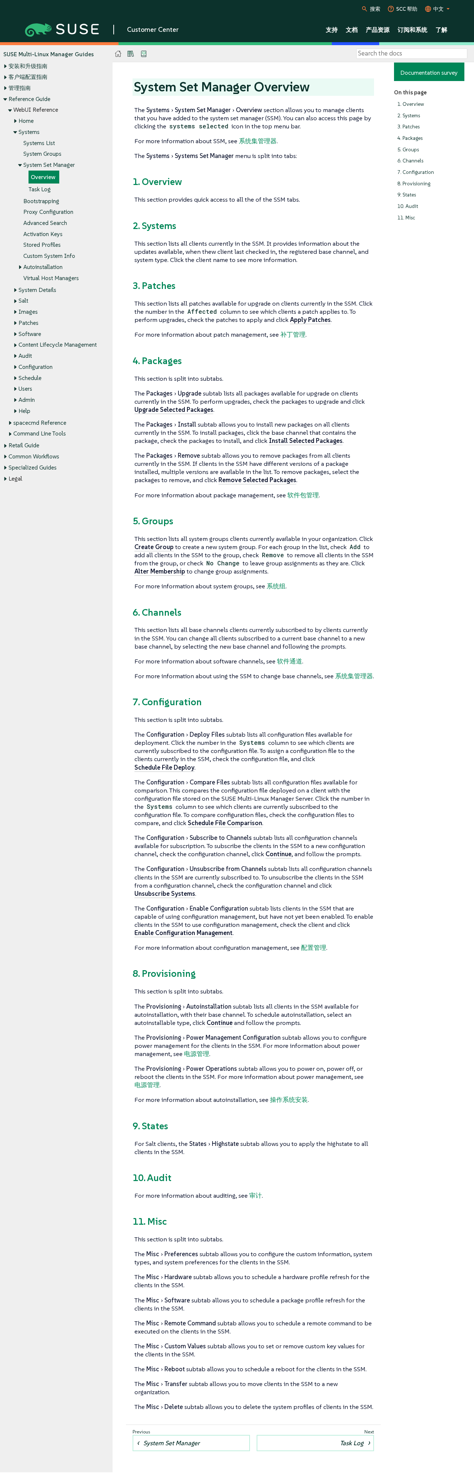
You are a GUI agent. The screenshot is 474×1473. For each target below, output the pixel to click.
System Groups (42, 153)
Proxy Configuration (48, 211)
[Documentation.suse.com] (118, 54)
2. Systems (408, 115)
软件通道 (289, 661)
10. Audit (407, 206)
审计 (255, 1195)
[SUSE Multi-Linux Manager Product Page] (131, 53)
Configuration (36, 366)
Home (26, 120)
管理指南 (20, 87)
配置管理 (313, 948)
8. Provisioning (413, 184)
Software (30, 333)
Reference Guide (29, 98)
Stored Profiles (42, 244)
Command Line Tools (39, 433)
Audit (25, 355)
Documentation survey (429, 72)
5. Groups (408, 150)
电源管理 (196, 1054)
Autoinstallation (43, 266)
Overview (43, 177)
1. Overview (410, 104)
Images (28, 311)
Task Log (40, 189)
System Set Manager (49, 164)
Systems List (39, 143)
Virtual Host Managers (51, 278)
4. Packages (410, 138)
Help (24, 410)
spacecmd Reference (39, 422)
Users (25, 388)
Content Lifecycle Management (58, 344)
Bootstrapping (41, 201)
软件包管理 (303, 495)
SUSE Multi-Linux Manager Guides (48, 54)
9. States (406, 195)
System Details (37, 289)
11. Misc (406, 218)
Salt (23, 300)
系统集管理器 (258, 141)
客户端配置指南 (28, 76)
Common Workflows (34, 456)
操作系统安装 (289, 1100)
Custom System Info (49, 255)
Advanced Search (45, 222)
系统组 (276, 586)
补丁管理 (293, 334)
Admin (27, 399)
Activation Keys (43, 234)
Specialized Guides (33, 467)
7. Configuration (415, 172)
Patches (29, 322)
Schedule (30, 377)
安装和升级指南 (28, 66)
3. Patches (408, 127)
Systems (29, 131)
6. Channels (410, 161)
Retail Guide (24, 445)
